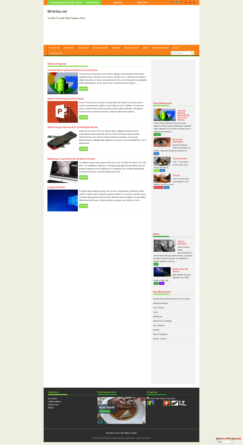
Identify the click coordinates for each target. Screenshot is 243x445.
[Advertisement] (145, 26)
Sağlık (175, 48)
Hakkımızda (53, 404)
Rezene (156, 330)
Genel (162, 283)
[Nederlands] (222, 438)
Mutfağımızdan (160, 48)
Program (69, 48)
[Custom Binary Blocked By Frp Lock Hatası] (62, 74)
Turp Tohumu (158, 308)
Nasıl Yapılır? (131, 48)
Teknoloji (83, 48)
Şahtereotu (107, 3)
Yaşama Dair (55, 53)
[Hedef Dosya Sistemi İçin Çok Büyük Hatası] (62, 131)
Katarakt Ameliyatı (160, 303)
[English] (224, 438)
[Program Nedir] (62, 191)
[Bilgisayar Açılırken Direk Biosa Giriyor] (62, 162)
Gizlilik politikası (54, 401)
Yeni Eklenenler (162, 103)
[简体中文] (219, 438)
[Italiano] (231, 438)
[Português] (233, 438)
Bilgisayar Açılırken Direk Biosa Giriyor (71, 158)
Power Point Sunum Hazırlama (65, 98)
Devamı (83, 89)
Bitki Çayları (158, 187)
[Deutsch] (228, 438)
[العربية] (217, 438)
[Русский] (235, 438)
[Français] (226, 438)
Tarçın (155, 312)
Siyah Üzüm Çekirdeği (136, 3)
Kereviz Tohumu (160, 339)
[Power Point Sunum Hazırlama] (62, 102)
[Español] (238, 438)
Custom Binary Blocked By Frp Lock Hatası (72, 70)
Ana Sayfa (54, 48)
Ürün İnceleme (100, 48)
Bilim (145, 48)
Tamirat (116, 48)
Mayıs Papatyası (160, 334)
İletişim (51, 408)
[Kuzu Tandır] (121, 410)
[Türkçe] (240, 438)
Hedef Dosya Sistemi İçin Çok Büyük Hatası (72, 127)
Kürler (156, 170)
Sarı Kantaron (159, 325)
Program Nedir (56, 187)
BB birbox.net (57, 11)
